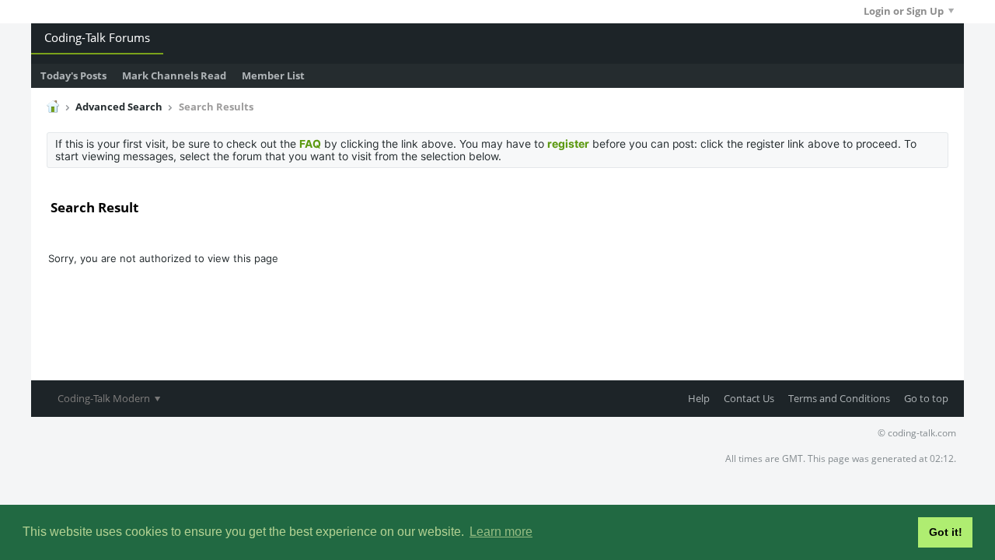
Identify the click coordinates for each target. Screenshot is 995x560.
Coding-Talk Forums (97, 37)
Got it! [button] (945, 532)
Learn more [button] (501, 531)
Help (699, 398)
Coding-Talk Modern (105, 398)
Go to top (926, 398)
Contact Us (749, 398)
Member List (273, 75)
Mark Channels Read (174, 75)
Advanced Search (118, 107)
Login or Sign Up (904, 11)
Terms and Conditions (839, 398)
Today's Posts (73, 75)
